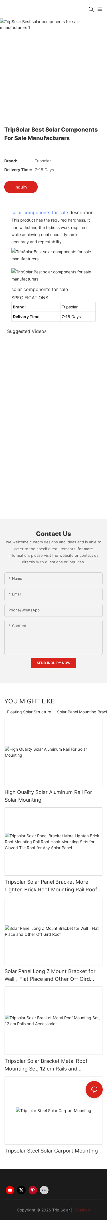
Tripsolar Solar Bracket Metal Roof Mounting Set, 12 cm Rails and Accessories (46, 1065)
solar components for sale (39, 212)
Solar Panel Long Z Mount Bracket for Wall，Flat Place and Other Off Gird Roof (50, 975)
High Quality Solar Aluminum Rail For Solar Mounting (48, 796)
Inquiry (21, 187)
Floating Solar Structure (29, 711)
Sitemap (82, 1209)
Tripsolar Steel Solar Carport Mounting (51, 1151)
